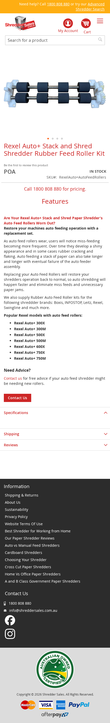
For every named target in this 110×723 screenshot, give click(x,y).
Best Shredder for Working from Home (38, 531)
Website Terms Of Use (24, 523)
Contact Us (17, 397)
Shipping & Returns (21, 495)
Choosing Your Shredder (26, 559)
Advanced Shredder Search (90, 7)
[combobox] (55, 40)
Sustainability (16, 509)
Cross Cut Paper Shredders (28, 566)
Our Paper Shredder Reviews (29, 538)
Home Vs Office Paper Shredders (33, 574)
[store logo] (20, 24)
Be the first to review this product (26, 165)
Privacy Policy (16, 516)
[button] (48, 138)
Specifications (16, 412)
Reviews (11, 444)
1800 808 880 (58, 4)
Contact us (13, 378)
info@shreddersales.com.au (33, 610)
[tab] (55, 412)
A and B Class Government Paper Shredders (42, 581)
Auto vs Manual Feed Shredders (32, 545)
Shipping (11, 433)
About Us (12, 502)
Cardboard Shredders (23, 552)
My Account (68, 30)
